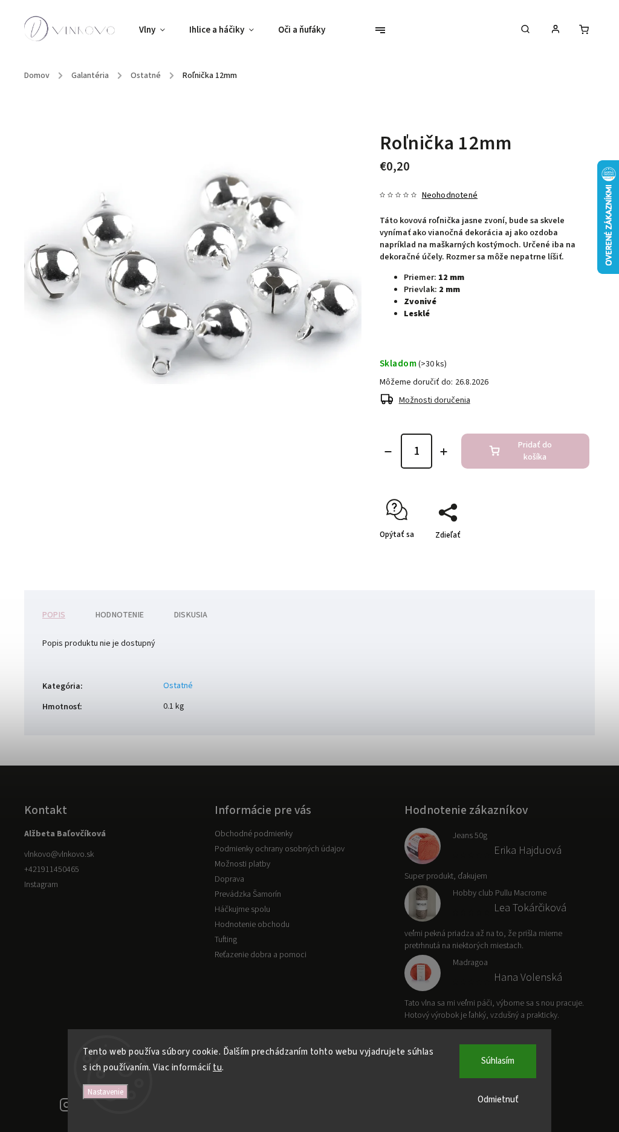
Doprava (229, 879)
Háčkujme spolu (242, 909)
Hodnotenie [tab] (120, 615)
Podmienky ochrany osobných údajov (280, 849)
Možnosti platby (242, 864)
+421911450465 (51, 870)
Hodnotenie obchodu (252, 925)
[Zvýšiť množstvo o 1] (443, 451)
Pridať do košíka (535, 451)
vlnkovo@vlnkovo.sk (59, 854)
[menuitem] (158, 30)
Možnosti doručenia (434, 400)
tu (217, 1067)
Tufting (226, 940)
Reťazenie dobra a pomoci (260, 955)
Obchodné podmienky (254, 834)
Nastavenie (105, 1092)
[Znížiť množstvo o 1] (388, 451)
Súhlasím (497, 1061)
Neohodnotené (450, 195)
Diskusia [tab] (191, 615)
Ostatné (178, 686)
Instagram (41, 885)
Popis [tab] (53, 615)
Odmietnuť (498, 1099)
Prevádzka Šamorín (248, 894)
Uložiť (408, 556)
